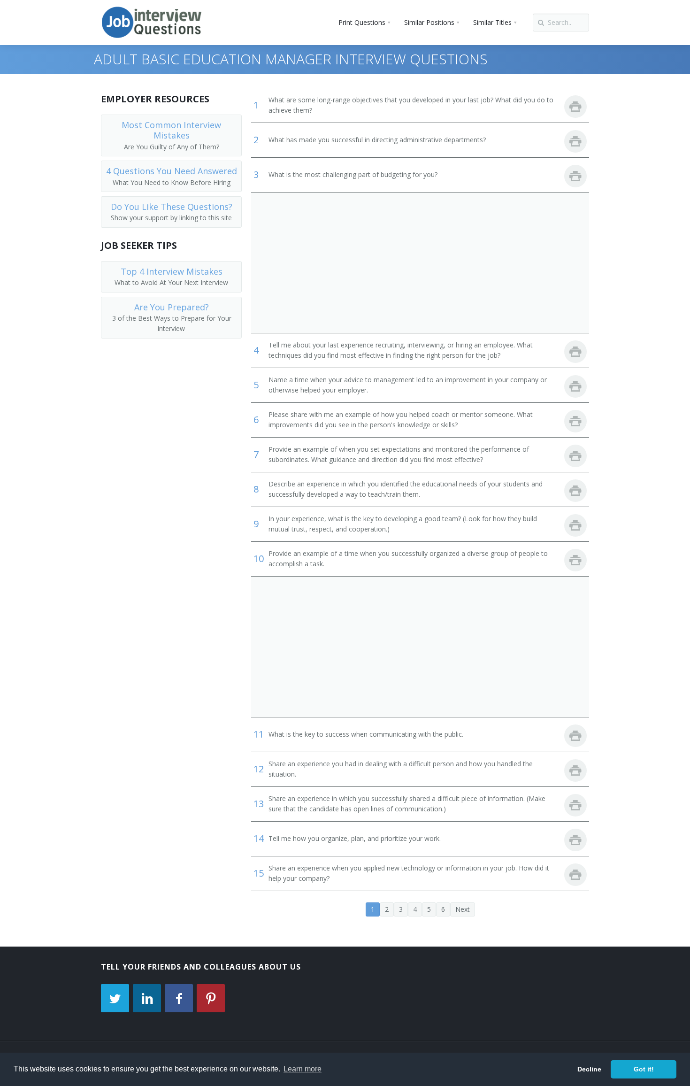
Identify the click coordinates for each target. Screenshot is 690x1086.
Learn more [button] (303, 1069)
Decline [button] (589, 1069)
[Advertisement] (420, 262)
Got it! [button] (644, 1069)
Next (462, 909)
